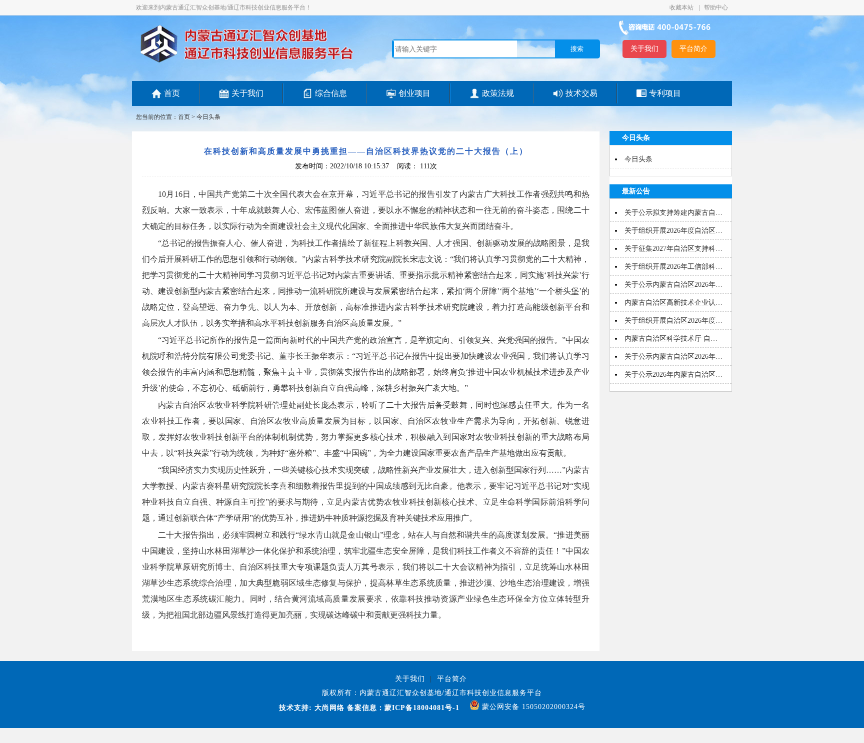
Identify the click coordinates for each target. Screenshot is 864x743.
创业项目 (414, 93)
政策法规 (498, 93)
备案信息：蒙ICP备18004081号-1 (403, 708)
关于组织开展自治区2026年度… (673, 320)
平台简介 (694, 48)
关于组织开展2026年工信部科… (673, 266)
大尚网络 (328, 708)
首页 (172, 93)
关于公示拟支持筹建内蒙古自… (673, 212)
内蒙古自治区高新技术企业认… (673, 302)
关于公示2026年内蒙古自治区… (673, 374)
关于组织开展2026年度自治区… (673, 230)
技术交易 (582, 93)
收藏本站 (682, 7)
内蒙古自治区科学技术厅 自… (671, 338)
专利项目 (665, 93)
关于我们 (644, 48)
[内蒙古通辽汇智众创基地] (246, 61)
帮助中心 (716, 7)
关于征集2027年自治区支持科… (673, 248)
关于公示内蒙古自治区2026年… (673, 284)
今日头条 (208, 116)
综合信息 (331, 93)
